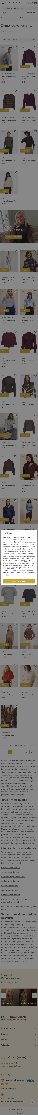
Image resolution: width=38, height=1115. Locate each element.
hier (25, 561)
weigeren (10, 568)
